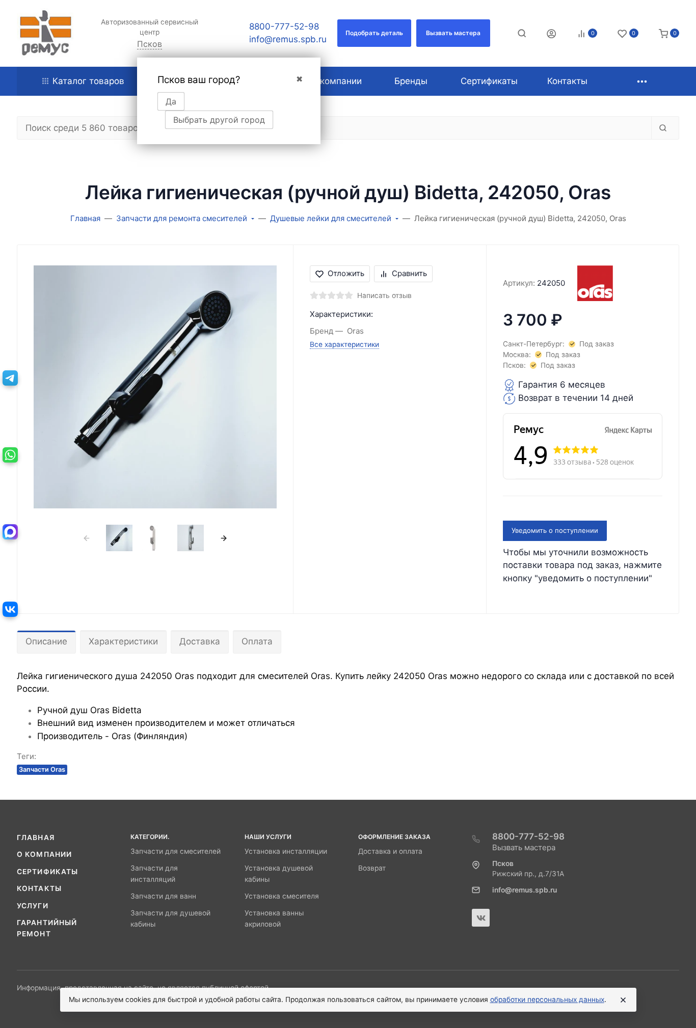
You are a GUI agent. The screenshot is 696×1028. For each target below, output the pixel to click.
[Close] (623, 1000)
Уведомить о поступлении (555, 530)
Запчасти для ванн (163, 896)
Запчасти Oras (42, 769)
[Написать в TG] (10, 378)
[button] (374, 33)
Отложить (346, 273)
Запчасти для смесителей (175, 851)
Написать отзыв (384, 295)
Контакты (39, 888)
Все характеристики (344, 344)
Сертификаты (47, 872)
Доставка (199, 641)
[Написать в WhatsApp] (10, 455)
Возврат (372, 868)
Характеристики (123, 641)
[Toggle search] (521, 33)
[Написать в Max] (10, 531)
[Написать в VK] (10, 609)
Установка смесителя (282, 896)
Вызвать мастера (523, 847)
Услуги (32, 906)
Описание (46, 641)
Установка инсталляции (286, 851)
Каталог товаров (88, 81)
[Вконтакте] (481, 918)
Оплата (257, 641)
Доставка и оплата (390, 851)
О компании (44, 854)
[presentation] (86, 538)
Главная (36, 837)
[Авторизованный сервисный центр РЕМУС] (45, 33)
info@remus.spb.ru (288, 39)
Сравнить (409, 273)
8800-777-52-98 (284, 26)
